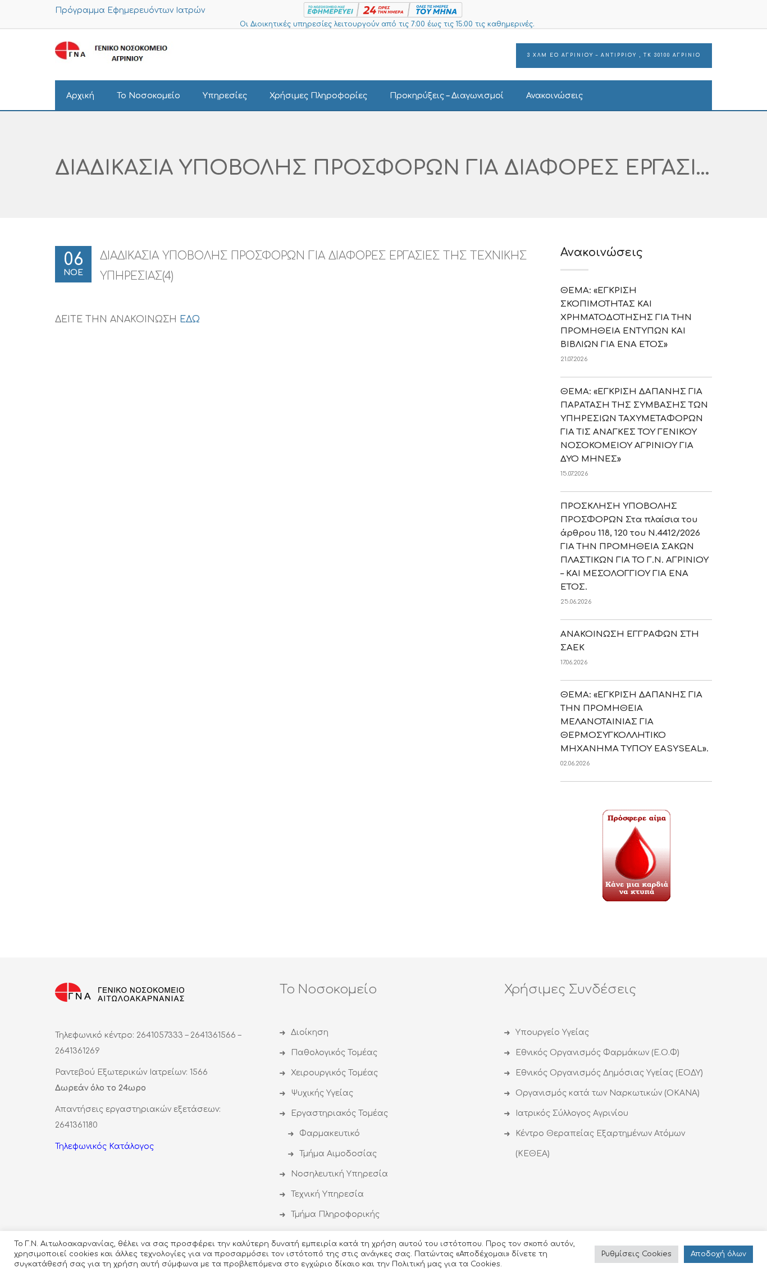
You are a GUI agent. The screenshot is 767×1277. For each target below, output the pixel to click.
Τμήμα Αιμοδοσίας (338, 1154)
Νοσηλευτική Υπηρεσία (339, 1174)
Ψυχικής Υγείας (322, 1093)
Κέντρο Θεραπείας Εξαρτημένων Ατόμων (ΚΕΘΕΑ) (600, 1143)
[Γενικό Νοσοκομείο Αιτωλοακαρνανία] (119, 51)
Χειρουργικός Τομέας (334, 1073)
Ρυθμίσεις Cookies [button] (636, 1254)
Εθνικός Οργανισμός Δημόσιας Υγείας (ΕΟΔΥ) (609, 1073)
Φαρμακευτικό (329, 1133)
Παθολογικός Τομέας (334, 1052)
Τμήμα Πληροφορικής (335, 1214)
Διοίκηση (309, 1032)
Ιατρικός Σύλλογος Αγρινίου (571, 1113)
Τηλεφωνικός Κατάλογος (104, 1146)
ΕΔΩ (190, 319)
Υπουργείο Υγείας (552, 1032)
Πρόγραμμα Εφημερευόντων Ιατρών (130, 10)
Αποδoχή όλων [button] (718, 1254)
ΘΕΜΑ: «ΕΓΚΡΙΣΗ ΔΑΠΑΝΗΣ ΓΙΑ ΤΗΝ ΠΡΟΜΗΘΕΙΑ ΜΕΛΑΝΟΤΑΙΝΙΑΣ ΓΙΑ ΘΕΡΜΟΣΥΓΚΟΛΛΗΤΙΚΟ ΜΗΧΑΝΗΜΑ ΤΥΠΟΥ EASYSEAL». (634, 722)
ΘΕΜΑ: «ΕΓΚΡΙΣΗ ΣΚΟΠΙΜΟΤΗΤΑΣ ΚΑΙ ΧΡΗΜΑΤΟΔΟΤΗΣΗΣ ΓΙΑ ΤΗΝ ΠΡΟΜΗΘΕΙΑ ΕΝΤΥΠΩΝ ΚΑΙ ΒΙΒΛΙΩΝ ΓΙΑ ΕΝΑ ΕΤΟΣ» (626, 317)
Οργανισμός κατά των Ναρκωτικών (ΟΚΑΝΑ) (607, 1093)
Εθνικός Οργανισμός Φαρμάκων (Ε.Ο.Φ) (597, 1052)
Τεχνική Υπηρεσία (327, 1194)
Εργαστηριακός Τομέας (339, 1113)
